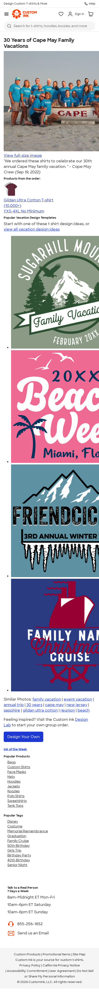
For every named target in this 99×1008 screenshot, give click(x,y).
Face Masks (16, 772)
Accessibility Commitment (27, 971)
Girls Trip (14, 850)
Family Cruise (18, 841)
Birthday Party (19, 855)
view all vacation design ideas (32, 229)
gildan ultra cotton (40, 710)
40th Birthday (18, 860)
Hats (11, 777)
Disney (12, 821)
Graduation (16, 836)
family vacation (46, 699)
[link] (24, 14)
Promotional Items (56, 954)
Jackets (13, 786)
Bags (11, 762)
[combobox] (49, 26)
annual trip (14, 704)
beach (84, 710)
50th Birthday (18, 846)
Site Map (79, 954)
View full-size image (23, 155)
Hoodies (13, 781)
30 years (34, 704)
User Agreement (62, 971)
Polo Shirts (15, 796)
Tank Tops (15, 806)
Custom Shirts (18, 767)
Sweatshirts (17, 801)
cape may (54, 704)
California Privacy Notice (61, 965)
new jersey (77, 704)
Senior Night (17, 865)
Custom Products (27, 954)
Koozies (13, 791)
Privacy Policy (30, 965)
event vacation (78, 699)
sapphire (12, 710)
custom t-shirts (71, 960)
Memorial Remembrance (27, 831)
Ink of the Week (15, 749)
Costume (14, 826)
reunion (68, 710)
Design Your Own (23, 736)
